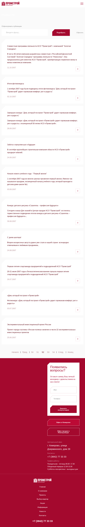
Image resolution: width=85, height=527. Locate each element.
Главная (4, 11)
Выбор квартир (42, 499)
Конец (70, 352)
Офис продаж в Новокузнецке (63, 431)
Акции (42, 503)
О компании (42, 491)
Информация (42, 507)
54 (53, 352)
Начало (15, 352)
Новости (42, 511)
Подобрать (61, 32)
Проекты (42, 495)
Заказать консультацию (63, 409)
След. (61, 352)
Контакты (42, 515)
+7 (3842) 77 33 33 (56, 456)
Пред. (25, 352)
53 (48, 352)
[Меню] (81, 4)
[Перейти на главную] (10, 4)
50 (32, 352)
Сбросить (79, 32)
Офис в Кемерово (63, 422)
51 (38, 352)
